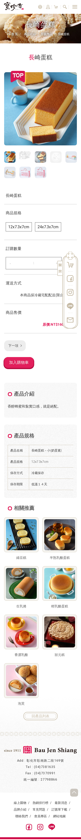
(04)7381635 (44, 767)
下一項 (13, 346)
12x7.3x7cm (18, 226)
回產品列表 (40, 716)
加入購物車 (19, 362)
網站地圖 (59, 816)
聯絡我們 (21, 816)
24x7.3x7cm (48, 226)
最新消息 (61, 803)
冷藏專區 (46, 34)
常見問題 (39, 809)
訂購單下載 (59, 809)
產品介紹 (30, 34)
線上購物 (20, 803)
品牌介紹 (20, 809)
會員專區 (40, 816)
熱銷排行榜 (40, 803)
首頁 (15, 34)
